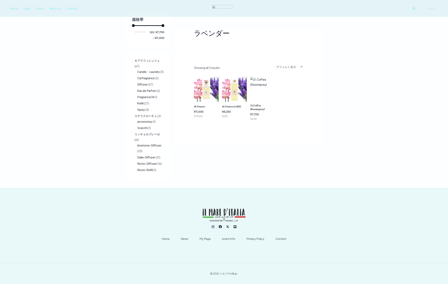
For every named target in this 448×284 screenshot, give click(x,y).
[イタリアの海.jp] (222, 8)
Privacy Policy (255, 239)
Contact (71, 8)
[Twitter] (227, 226)
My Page (205, 239)
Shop (26, 8)
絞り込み (140, 31)
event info (228, 239)
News (184, 239)
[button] (414, 8)
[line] (235, 226)
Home (14, 8)
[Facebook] (220, 226)
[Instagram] (213, 226)
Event (40, 8)
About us (55, 8)
